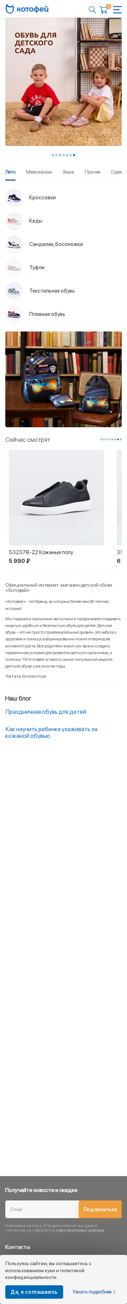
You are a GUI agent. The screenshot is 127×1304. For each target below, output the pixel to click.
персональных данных (80, 1230)
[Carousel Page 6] (70, 155)
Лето (10, 172)
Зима (68, 172)
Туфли (36, 267)
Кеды (35, 221)
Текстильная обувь (51, 291)
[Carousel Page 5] (67, 155)
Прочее (92, 172)
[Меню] (117, 9)
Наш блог (18, 698)
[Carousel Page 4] (63, 155)
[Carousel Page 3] (60, 155)
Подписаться (100, 1209)
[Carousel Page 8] (121, 439)
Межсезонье (39, 172)
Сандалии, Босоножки (55, 244)
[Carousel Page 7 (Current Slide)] (74, 155)
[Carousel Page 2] (56, 155)
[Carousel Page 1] (53, 155)
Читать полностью (25, 676)
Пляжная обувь (46, 314)
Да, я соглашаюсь (34, 1292)
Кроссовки (42, 197)
